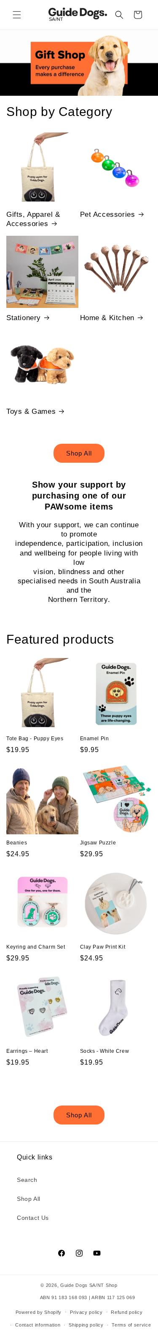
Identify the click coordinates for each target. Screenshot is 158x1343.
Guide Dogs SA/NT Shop (89, 1285)
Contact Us (33, 1217)
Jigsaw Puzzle (98, 843)
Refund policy (126, 1312)
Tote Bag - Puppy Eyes (35, 739)
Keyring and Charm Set (35, 947)
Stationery (23, 318)
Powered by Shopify (39, 1311)
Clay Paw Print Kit (103, 947)
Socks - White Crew (104, 1051)
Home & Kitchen (107, 318)
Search (27, 1179)
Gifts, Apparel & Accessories (33, 219)
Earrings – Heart (27, 1051)
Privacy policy (86, 1312)
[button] (17, 14)
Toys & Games (31, 411)
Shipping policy (86, 1324)
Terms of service (131, 1324)
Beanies (16, 843)
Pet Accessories (107, 214)
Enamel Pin (94, 739)
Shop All (79, 453)
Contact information (37, 1324)
